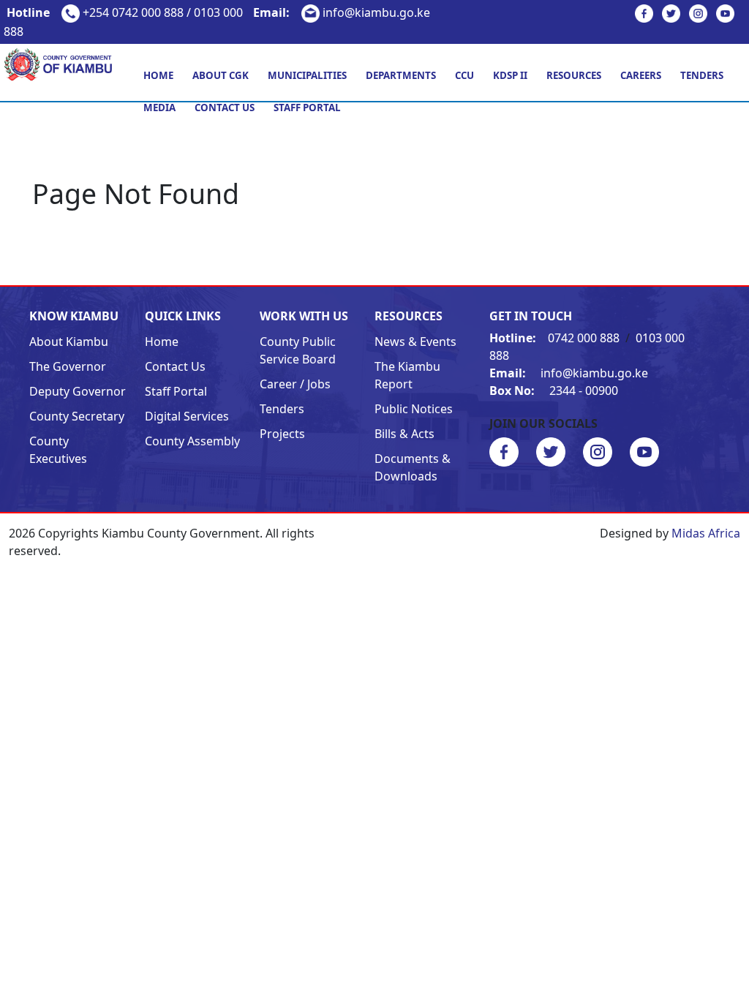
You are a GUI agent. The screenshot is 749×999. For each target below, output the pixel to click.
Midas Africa (705, 533)
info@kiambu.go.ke (341, 12)
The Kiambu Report (407, 375)
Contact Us (225, 107)
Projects (282, 434)
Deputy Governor (77, 391)
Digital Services (187, 416)
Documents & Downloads (412, 467)
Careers (640, 75)
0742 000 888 (555, 338)
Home (158, 75)
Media (159, 107)
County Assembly (192, 441)
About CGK (220, 75)
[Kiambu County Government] (62, 64)
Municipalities (307, 75)
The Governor (67, 366)
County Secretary (76, 416)
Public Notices (413, 409)
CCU (464, 75)
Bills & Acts (404, 434)
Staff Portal (307, 107)
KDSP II (510, 75)
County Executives (58, 450)
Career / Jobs (295, 384)
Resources (573, 75)
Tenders (701, 75)
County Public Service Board (298, 350)
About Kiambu (68, 341)
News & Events (415, 341)
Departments (401, 75)
